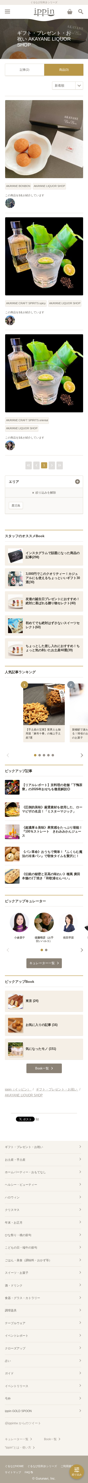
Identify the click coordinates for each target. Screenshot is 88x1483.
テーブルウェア (15, 1323)
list (37, 1118)
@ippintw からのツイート (23, 1423)
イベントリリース (16, 1386)
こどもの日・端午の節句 (21, 1247)
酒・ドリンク (13, 1285)
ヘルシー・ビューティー (21, 1184)
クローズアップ (15, 1348)
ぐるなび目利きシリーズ (42, 1466)
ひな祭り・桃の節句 (18, 1235)
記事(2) (24, 69)
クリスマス (12, 1210)
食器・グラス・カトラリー (22, 1298)
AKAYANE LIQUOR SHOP (49, 186)
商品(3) (64, 69)
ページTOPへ (44, 1107)
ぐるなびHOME (14, 1466)
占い (8, 1361)
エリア (14, 482)
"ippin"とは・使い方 (18, 1447)
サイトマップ (13, 1472)
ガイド (9, 1373)
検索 (81, 11)
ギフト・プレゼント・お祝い (24, 1147)
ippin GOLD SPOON (18, 1411)
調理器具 (11, 1310)
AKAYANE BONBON (18, 186)
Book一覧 (50, 1439)
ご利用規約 (67, 1466)
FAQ (27, 1472)
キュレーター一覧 (16, 1439)
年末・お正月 (13, 1222)
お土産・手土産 (15, 1159)
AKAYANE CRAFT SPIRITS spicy (26, 303)
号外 (8, 1398)
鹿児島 (15, 505)
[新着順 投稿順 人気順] (67, 85)
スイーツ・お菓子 (16, 1272)
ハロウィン (12, 1197)
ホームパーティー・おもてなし (25, 1172)
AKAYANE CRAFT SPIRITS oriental (27, 420)
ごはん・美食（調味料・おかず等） (28, 1260)
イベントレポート (16, 1335)
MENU (7, 11)
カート (70, 11)
